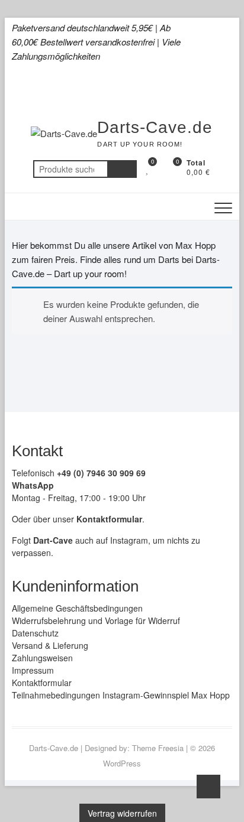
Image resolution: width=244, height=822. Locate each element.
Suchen (122, 169)
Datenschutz (35, 633)
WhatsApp (33, 485)
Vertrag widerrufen (122, 813)
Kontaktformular (42, 682)
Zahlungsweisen (42, 658)
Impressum (33, 670)
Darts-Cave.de (155, 127)
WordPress (122, 763)
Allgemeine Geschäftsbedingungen (77, 608)
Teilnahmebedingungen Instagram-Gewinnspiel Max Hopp (121, 695)
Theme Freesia (158, 747)
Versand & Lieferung (50, 645)
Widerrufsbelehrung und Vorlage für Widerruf (96, 620)
